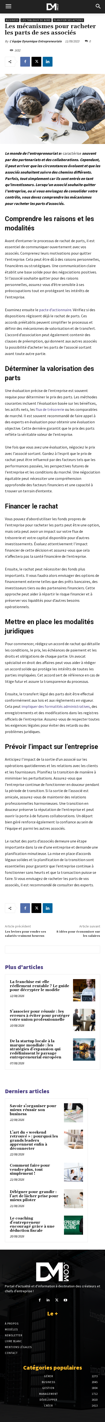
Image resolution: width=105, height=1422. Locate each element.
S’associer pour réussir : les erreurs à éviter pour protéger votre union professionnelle (40, 1015)
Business (12, 20)
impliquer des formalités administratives (55, 706)
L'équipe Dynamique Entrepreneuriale (36, 41)
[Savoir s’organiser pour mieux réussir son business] (73, 1112)
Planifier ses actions (68, 20)
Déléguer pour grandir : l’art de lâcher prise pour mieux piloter (34, 1196)
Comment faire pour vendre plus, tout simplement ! (30, 1169)
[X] (36, 62)
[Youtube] (65, 1300)
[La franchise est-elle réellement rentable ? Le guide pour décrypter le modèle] (84, 990)
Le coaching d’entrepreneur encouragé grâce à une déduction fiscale (32, 1224)
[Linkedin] (47, 62)
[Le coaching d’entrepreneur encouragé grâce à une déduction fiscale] (73, 1225)
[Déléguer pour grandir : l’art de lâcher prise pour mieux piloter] (73, 1198)
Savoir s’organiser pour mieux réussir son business (33, 1110)
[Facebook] (25, 62)
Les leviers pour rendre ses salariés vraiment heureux (25, 933)
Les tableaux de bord (36, 20)
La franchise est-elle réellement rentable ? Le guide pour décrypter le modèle (39, 986)
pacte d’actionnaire (55, 309)
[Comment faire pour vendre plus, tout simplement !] (73, 1172)
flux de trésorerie (50, 409)
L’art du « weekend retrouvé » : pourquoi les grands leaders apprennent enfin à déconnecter (34, 1140)
